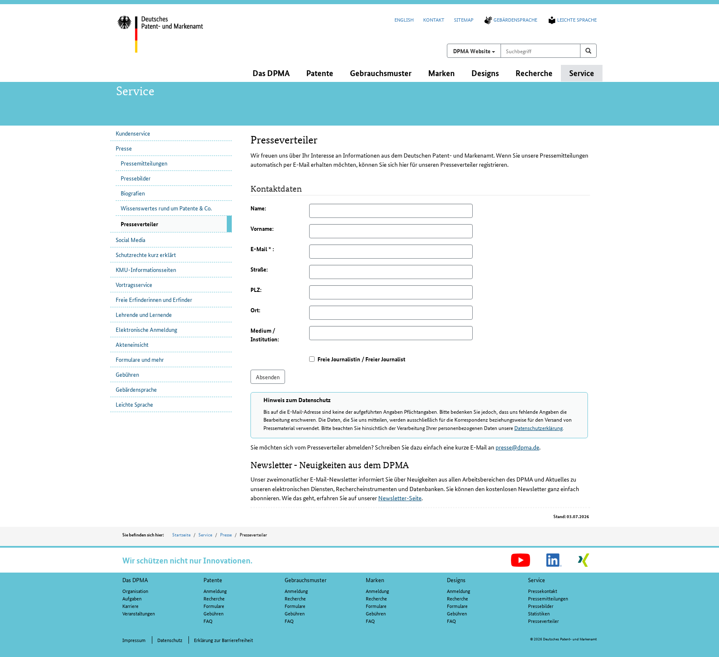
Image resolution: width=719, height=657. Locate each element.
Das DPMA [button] (271, 73)
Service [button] (581, 73)
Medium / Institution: (264, 334)
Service (205, 534)
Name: (258, 208)
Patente (212, 579)
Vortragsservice (134, 284)
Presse (124, 148)
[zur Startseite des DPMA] (171, 39)
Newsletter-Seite (399, 498)
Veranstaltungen (138, 613)
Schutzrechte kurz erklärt (146, 254)
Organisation (135, 591)
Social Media (130, 239)
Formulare (213, 606)
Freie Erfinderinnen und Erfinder (154, 299)
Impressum (134, 640)
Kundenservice (133, 133)
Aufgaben (131, 598)
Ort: (255, 310)
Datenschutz (169, 640)
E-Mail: (262, 249)
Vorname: (262, 228)
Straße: (259, 269)
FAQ (208, 621)
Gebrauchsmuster (306, 579)
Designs (456, 579)
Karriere (130, 606)
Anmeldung (215, 591)
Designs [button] (485, 73)
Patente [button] (319, 73)
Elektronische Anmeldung (146, 329)
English (404, 19)
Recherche (214, 598)
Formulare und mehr (140, 359)
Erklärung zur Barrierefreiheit (223, 640)
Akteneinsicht (132, 344)
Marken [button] (441, 73)
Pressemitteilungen (144, 163)
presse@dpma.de (517, 447)
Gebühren (127, 374)
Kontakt (433, 19)
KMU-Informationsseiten (146, 269)
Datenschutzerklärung (538, 428)
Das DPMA (135, 579)
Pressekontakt (542, 591)
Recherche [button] (534, 73)
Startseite (181, 534)
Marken (375, 579)
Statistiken (539, 613)
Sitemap (464, 19)
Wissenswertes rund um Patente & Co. (166, 208)
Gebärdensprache (515, 19)
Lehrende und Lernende (144, 314)
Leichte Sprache (577, 19)
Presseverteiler (543, 621)
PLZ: (256, 289)
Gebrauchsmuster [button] (381, 73)
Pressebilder (136, 178)
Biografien (133, 193)
